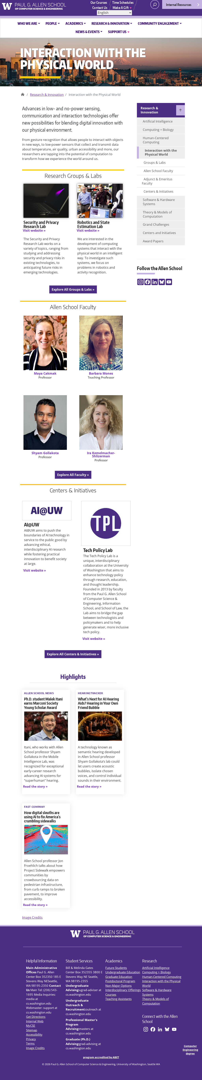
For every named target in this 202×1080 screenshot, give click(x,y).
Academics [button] (74, 23)
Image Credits (32, 917)
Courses (110, 994)
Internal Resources (178, 4)
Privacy (31, 1039)
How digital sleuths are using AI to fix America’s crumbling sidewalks (42, 816)
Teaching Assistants (118, 999)
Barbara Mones (101, 373)
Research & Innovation (47, 94)
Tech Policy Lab (98, 550)
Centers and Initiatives (159, 233)
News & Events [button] (88, 31)
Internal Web (34, 1021)
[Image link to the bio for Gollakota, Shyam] (45, 422)
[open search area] (154, 4)
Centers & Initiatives (158, 191)
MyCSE (30, 1026)
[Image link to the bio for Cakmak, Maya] (45, 343)
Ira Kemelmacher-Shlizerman (101, 454)
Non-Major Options (118, 986)
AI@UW (31, 524)
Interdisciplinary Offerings (123, 990)
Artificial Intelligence (158, 121)
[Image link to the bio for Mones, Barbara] (101, 343)
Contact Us (99, 7)
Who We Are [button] (27, 23)
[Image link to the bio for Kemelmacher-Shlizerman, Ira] (101, 422)
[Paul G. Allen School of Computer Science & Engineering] (47, 5)
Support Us (118, 31)
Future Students (116, 968)
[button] (35, 786)
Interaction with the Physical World (161, 152)
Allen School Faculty (158, 171)
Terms (30, 1043)
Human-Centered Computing (156, 140)
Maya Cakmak (45, 373)
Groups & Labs (155, 162)
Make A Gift (122, 7)
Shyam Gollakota (45, 453)
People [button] (51, 23)
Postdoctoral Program (120, 981)
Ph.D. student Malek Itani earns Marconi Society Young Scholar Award (43, 703)
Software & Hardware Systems (159, 202)
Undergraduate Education (122, 972)
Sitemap (31, 1030)
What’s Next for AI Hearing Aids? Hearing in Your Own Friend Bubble (98, 703)
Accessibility (34, 1034)
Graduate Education (118, 977)
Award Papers (153, 241)
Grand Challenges (156, 224)
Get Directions (35, 1017)
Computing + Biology (158, 130)
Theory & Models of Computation (157, 214)
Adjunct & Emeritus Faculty (157, 181)
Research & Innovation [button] (110, 23)
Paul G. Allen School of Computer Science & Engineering (22, 93)
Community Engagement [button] (158, 23)
